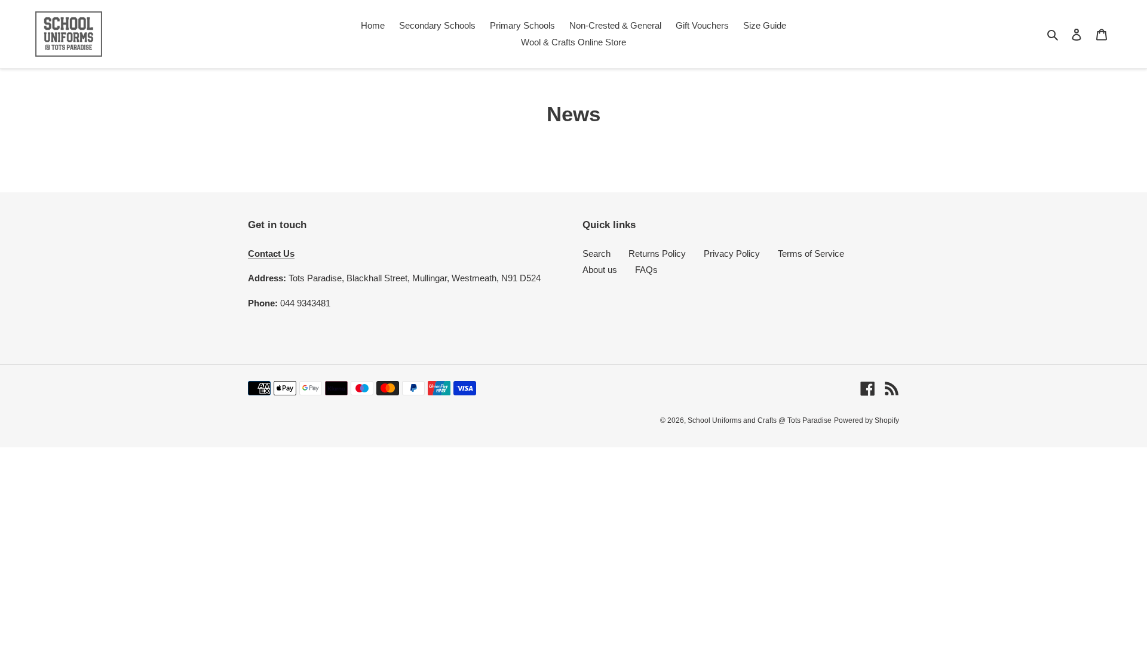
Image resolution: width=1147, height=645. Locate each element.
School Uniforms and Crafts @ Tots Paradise (760, 420)
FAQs (646, 270)
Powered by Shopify (866, 420)
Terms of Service (811, 253)
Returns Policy (657, 253)
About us (599, 270)
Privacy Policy (732, 253)
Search (596, 253)
